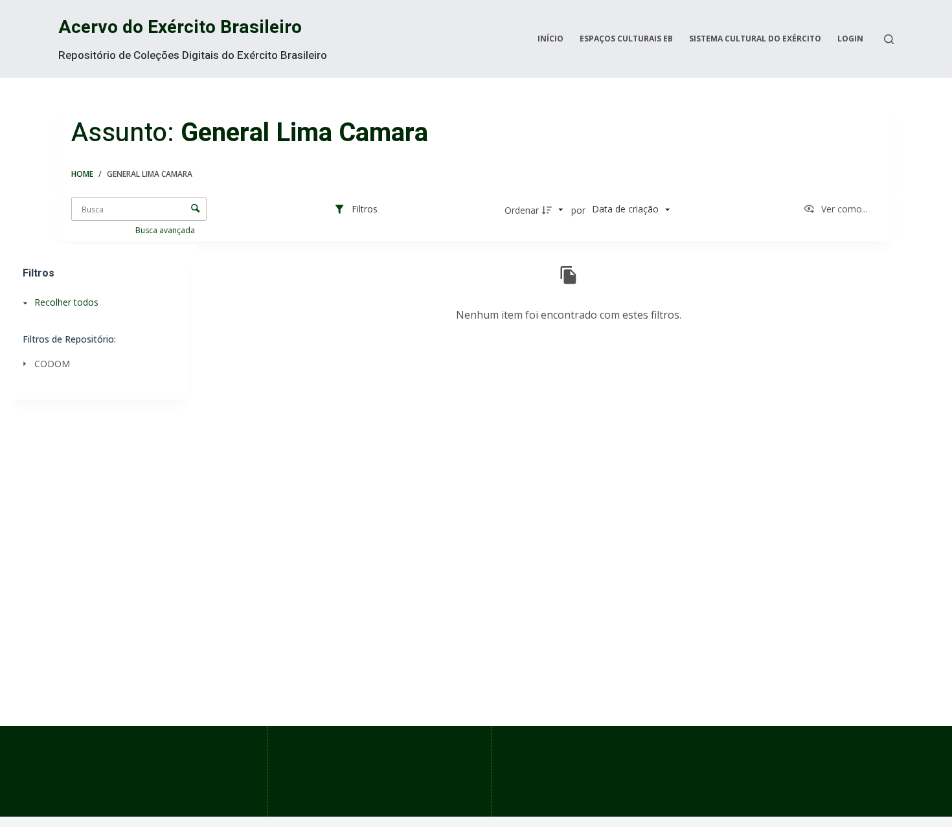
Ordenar (521, 210)
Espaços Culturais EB (626, 38)
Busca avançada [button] (166, 230)
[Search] (889, 39)
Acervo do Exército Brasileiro (180, 27)
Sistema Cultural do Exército (755, 38)
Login (850, 38)
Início (550, 38)
